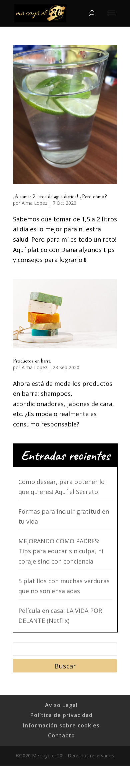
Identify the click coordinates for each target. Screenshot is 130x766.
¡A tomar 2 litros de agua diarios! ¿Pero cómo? (60, 196)
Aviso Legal (61, 705)
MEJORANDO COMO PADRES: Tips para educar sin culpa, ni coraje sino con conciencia (60, 551)
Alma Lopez (34, 203)
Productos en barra (32, 361)
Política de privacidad (61, 715)
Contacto (61, 735)
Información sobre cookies (61, 725)
